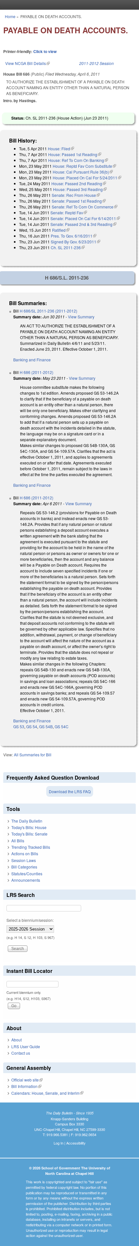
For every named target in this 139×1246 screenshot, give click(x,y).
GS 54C (62, 726)
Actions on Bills (24, 853)
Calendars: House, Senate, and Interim (47, 1093)
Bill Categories (24, 866)
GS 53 (18, 726)
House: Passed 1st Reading (74, 154)
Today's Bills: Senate (29, 833)
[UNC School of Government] (67, 5)
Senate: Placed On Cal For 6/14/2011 (85, 218)
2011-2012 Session (96, 63)
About (16, 1039)
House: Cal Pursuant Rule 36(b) (83, 172)
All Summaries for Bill (32, 754)
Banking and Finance (32, 359)
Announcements (25, 880)
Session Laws (23, 860)
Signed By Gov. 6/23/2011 (75, 241)
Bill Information (26, 1086)
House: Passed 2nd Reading (78, 183)
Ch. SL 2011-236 (68, 247)
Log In (58, 1142)
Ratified (61, 230)
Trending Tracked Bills (30, 847)
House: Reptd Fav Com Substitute (84, 166)
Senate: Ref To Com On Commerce (84, 206)
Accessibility (76, 1142)
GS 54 (31, 726)
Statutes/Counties (26, 873)
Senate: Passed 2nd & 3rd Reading (83, 224)
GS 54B (46, 726)
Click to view (45, 51)
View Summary (81, 316)
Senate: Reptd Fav (68, 212)
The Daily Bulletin (26, 821)
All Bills (17, 840)
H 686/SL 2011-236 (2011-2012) (48, 311)
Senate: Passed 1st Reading (79, 201)
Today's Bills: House (29, 827)
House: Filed (61, 148)
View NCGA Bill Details (27, 63)
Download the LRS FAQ (70, 791)
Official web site (27, 1079)
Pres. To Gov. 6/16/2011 (73, 236)
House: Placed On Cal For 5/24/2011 (87, 177)
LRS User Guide (25, 1046)
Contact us (20, 1053)
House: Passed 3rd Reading (80, 189)
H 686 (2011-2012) (36, 372)
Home (10, 16)
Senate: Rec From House (76, 195)
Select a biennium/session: (30, 920)
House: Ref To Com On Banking (78, 160)
